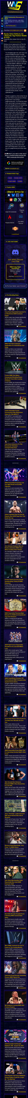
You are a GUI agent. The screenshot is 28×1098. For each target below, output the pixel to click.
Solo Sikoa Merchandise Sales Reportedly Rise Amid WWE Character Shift (14, 882)
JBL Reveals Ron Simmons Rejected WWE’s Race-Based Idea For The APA (15, 783)
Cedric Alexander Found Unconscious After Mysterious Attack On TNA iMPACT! (14, 412)
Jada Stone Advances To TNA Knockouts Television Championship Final (13, 445)
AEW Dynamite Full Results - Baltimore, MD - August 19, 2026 (14, 1044)
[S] (13, 30)
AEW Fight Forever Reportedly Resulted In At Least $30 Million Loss (14, 646)
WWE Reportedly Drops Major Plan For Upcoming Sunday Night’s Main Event (15, 752)
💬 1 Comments (21, 393)
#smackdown (18, 276)
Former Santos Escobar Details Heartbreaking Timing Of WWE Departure (14, 581)
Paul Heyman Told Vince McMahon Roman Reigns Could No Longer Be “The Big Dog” (15, 1077)
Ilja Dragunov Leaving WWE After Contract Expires (14, 1006)
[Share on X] (20, 200)
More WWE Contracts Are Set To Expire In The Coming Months (14, 946)
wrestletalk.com (14, 168)
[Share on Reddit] (11, 200)
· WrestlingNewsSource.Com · (15, 11)
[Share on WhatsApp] (15, 200)
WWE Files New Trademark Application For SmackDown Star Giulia (14, 345)
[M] (15, 30)
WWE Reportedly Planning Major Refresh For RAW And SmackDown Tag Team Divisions (15, 614)
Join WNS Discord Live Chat (15, 260)
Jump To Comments (10, 212)
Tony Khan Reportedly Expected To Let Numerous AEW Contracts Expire (15, 313)
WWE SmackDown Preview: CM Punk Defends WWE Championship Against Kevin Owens (15, 680)
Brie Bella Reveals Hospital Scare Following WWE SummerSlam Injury (14, 915)
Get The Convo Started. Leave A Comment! (15, 286)
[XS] (11, 30)
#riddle (20, 181)
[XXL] (21, 30)
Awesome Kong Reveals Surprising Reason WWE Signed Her (15, 976)
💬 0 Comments (21, 326)
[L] (17, 30)
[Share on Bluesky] (13, 195)
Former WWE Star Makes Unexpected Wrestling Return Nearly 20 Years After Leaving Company (13, 378)
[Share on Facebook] (17, 195)
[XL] (19, 30)
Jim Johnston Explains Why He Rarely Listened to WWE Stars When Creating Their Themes (14, 547)
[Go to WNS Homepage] (15, 6)
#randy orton (18, 178)
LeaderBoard (15, 234)
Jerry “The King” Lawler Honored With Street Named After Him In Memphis (14, 815)
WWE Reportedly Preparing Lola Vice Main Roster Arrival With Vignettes (14, 484)
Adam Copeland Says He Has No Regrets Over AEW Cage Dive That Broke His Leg (15, 516)
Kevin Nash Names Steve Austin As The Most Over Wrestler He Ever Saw (15, 720)
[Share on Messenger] (22, 195)
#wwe (10, 178)
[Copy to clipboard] (9, 195)
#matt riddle (12, 181)
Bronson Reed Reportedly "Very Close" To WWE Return (14, 846)
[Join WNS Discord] (15, 252)
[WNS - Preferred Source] (15, 163)
